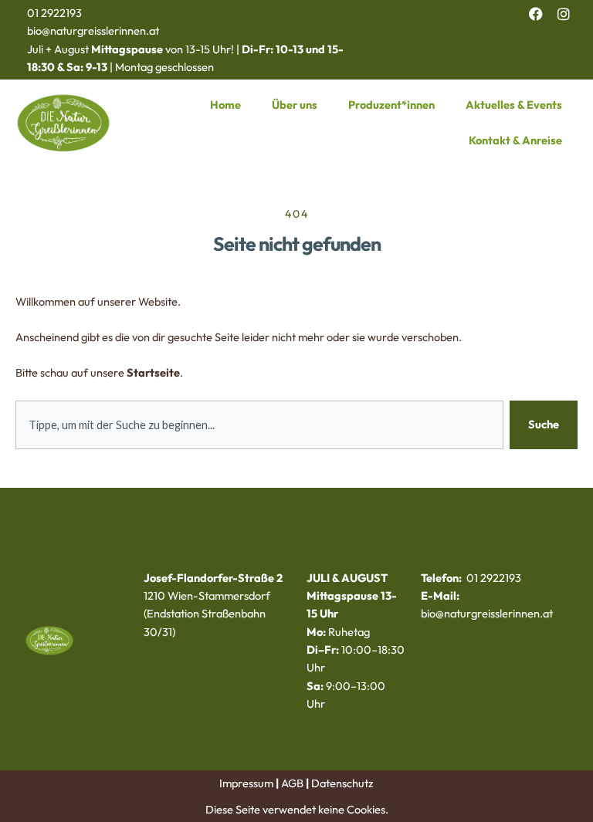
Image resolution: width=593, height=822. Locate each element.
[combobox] (259, 425)
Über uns (294, 104)
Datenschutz (342, 783)
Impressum (246, 783)
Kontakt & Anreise (515, 140)
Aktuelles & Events (514, 104)
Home (225, 104)
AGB (292, 783)
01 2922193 (54, 12)
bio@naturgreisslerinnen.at (93, 30)
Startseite (153, 372)
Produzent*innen (391, 104)
